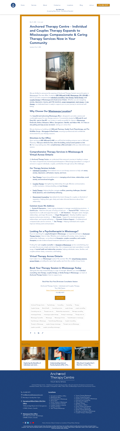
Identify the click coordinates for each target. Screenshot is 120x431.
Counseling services (57, 308)
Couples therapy (35, 308)
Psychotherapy (51, 305)
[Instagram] (31, 423)
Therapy (77, 305)
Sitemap (77, 423)
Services (48, 423)
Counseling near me (36, 311)
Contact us (58, 423)
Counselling (60, 305)
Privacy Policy (71, 423)
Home (43, 423)
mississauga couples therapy (51, 314)
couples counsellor (35, 327)
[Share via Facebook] (30, 333)
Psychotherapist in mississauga (75, 317)
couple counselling (80, 308)
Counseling (69, 305)
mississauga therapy (36, 314)
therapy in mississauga (67, 314)
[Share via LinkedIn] (38, 333)
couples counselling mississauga (51, 327)
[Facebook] (25, 423)
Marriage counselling (77, 311)
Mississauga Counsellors (37, 317)
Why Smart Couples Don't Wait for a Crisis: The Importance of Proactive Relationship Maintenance (85, 364)
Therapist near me (48, 311)
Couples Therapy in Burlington (84, 412)
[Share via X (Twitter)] (34, 333)
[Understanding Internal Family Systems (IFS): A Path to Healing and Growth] (60, 353)
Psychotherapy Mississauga (55, 321)
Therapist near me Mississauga (71, 324)
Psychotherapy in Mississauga (38, 321)
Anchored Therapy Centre (37, 305)
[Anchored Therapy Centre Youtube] (33, 423)
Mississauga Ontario (60, 317)
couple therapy (69, 308)
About (53, 423)
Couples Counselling (70, 321)
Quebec (66, 428)
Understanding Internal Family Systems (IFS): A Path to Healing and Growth (59, 364)
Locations (64, 423)
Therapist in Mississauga (37, 324)
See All (96, 344)
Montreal (58, 428)
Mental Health (45, 308)
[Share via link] (42, 333)
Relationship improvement (63, 311)
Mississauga (49, 317)
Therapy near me (79, 314)
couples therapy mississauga (53, 324)
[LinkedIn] (28, 423)
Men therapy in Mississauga (83, 408)
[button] (91, 5)
